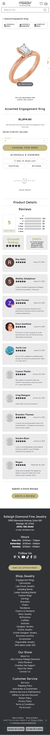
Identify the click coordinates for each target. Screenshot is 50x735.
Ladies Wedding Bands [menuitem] (25, 592)
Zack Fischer (22, 300)
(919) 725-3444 (25, 100)
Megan (19, 462)
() (43, 218)
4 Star (21, 222)
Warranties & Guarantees (25, 688)
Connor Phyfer (23, 371)
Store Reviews (25, 662)
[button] (41, 3)
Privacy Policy (25, 701)
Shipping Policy (25, 685)
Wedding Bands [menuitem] (25, 589)
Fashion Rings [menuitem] (25, 595)
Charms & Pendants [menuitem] (25, 611)
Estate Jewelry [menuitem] (25, 629)
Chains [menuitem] (25, 605)
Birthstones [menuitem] (25, 617)
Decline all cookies (16, 729)
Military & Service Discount (25, 695)
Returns (36, 166)
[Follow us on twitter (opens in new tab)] (18, 557)
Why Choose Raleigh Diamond (25, 659)
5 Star (21, 217)
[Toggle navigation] (3, 3)
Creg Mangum (23, 395)
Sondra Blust (22, 438)
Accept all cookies (34, 729)
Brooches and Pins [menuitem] (25, 636)
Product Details (25, 202)
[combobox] (22, 9)
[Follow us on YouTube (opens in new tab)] (23, 557)
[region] (25, 64)
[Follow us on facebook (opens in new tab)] (31, 557)
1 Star (20, 231)
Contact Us (25, 671)
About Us (25, 656)
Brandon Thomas (25, 414)
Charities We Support (25, 665)
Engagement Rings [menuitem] (25, 580)
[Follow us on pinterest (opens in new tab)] (15, 557)
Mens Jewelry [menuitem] (25, 614)
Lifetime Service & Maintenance (25, 692)
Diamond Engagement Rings (16, 19)
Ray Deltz (21, 259)
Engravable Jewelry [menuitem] (25, 642)
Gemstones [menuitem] (25, 583)
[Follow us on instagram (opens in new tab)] (35, 557)
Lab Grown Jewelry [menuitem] (25, 586)
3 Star (20, 226)
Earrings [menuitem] (25, 598)
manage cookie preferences (24, 723)
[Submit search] (45, 9)
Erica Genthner (23, 324)
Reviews (25, 209)
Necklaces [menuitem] (25, 608)
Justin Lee (21, 347)
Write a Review (25, 496)
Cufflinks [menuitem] (25, 620)
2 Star (20, 229)
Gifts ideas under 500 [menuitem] (25, 645)
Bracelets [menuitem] (25, 601)
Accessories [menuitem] (25, 639)
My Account (25, 707)
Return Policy (25, 698)
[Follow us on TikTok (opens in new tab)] (27, 557)
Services (25, 682)
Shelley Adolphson (25, 278)
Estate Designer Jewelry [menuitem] (25, 632)
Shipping (14, 166)
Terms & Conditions (25, 704)
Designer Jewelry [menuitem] (25, 626)
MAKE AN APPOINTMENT (24, 568)
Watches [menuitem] (25, 623)
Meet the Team (25, 668)
